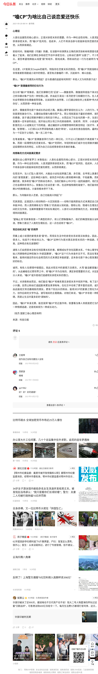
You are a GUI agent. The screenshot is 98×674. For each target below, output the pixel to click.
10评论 (25, 432)
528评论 (29, 529)
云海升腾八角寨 (22, 557)
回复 (20, 363)
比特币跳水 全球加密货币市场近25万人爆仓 (37, 420)
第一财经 (16, 460)
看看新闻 (16, 432)
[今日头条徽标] (9, 4)
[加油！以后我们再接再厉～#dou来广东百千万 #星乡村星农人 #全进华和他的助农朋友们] (45, 647)
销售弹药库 (54, 669)
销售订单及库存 (63, 672)
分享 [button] (6, 55)
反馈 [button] (92, 655)
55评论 (25, 460)
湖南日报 (16, 569)
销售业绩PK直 (76, 672)
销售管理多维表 (35, 672)
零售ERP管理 (29, 669)
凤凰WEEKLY (18, 529)
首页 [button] (92, 646)
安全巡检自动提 (42, 669)
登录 (55, 342)
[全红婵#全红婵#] (67, 647)
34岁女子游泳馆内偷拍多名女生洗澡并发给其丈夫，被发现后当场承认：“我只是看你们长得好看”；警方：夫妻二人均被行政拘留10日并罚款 (44, 492)
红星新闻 (16, 501)
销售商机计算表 (49, 672)
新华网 (31, 23)
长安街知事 (17, 589)
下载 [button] (92, 662)
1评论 (24, 569)
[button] (21, 4)
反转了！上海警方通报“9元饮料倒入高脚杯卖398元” (42, 577)
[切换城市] (38, 4)
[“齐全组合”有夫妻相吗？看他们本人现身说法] (23, 647)
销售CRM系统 (76, 669)
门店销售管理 (88, 669)
